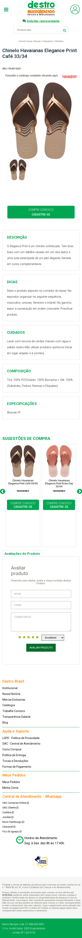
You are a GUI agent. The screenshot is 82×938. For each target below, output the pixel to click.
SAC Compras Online (14, 802)
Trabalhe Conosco (13, 711)
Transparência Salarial (16, 716)
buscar (64, 29)
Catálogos (8, 705)
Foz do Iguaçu (11, 831)
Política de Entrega (14, 755)
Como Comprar (12, 749)
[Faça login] (75, 13)
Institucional (10, 688)
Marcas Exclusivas (13, 699)
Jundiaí (6, 817)
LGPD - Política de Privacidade (21, 738)
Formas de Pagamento (16, 766)
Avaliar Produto (41, 647)
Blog (5, 722)
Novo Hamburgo (12, 821)
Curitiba (7, 812)
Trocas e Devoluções (15, 760)
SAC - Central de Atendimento (21, 743)
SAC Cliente (9, 807)
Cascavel (7, 826)
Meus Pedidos (11, 782)
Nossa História (11, 693)
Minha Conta (10, 787)
